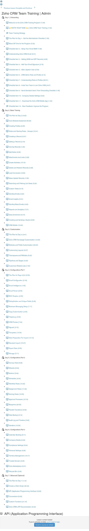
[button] (1, 2)
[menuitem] (1, 5)
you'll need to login (53, 522)
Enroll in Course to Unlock (44, 525)
